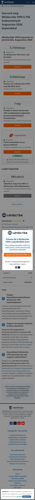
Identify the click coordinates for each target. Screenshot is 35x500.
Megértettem (26, 496)
